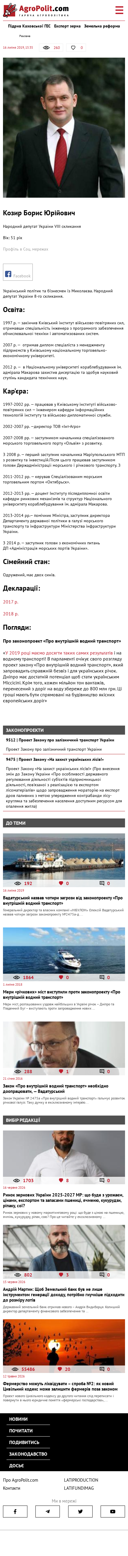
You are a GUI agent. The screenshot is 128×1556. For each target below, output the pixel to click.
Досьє (16, 1466)
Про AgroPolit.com (20, 1480)
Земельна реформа (102, 26)
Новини (18, 1419)
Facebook (21, 276)
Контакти (11, 1488)
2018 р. (10, 614)
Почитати (21, 1431)
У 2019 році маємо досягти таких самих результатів (59, 653)
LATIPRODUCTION (81, 1480)
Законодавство (28, 1454)
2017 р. (10, 602)
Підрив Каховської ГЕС (29, 26)
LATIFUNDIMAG (79, 1488)
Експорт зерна (67, 26)
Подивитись (24, 1442)
